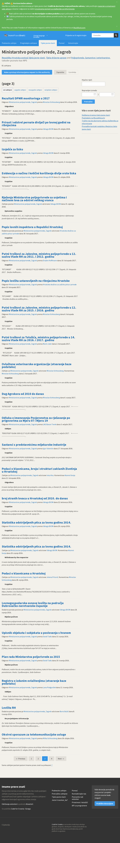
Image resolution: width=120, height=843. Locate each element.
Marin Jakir (47, 344)
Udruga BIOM (48, 129)
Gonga (28, 809)
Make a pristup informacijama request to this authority (27, 72)
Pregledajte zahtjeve (28, 43)
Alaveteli (29, 804)
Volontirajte (73, 43)
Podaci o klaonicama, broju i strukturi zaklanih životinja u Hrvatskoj (39, 470)
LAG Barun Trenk (49, 424)
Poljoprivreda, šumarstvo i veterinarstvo (90, 57)
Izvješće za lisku (12, 149)
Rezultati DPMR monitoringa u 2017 (26, 98)
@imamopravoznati (111, 825)
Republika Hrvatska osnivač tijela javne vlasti (23, 57)
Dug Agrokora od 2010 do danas (23, 394)
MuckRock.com (79, 27)
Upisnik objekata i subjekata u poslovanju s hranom (36, 633)
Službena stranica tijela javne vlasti (96, 115)
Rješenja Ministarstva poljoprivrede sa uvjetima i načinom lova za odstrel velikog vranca (34, 199)
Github (106, 825)
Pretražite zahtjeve (59, 794)
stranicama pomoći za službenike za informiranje (55, 9)
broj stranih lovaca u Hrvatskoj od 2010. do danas (35, 498)
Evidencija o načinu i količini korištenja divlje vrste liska (39, 173)
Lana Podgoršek (49, 687)
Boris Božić (64, 711)
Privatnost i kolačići (80, 802)
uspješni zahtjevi (20, 90)
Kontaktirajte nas (79, 794)
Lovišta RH (9, 708)
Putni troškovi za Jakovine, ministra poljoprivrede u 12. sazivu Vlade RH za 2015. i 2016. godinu (39, 309)
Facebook (116, 825)
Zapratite (60, 72)
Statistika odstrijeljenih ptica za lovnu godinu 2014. (36, 522)
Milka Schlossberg (50, 738)
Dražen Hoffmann (50, 260)
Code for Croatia (17, 809)
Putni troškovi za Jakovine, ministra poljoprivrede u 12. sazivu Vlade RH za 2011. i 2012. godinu (39, 255)
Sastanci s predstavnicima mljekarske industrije (34, 444)
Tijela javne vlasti (48, 43)
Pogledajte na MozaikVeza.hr (93, 118)
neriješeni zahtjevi (51, 90)
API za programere (79, 805)
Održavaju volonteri (9, 804)
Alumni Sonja (70, 475)
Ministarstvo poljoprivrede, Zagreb (23, 102)
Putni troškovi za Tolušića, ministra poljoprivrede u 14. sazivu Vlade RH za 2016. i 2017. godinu (38, 338)
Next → (61, 758)
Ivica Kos (50, 475)
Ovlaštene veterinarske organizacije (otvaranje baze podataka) (36, 365)
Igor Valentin (48, 448)
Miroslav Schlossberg (51, 102)
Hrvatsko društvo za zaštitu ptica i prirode (60, 284)
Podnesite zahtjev (9, 43)
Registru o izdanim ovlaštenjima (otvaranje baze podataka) (34, 682)
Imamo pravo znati (15, 35)
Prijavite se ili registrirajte (75, 35)
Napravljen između (89, 90)
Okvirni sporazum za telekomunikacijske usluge (34, 734)
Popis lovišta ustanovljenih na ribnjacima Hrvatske (36, 281)
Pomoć (61, 43)
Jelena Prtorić (52, 577)
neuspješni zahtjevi (35, 90)
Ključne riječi (87, 80)
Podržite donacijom (104, 803)
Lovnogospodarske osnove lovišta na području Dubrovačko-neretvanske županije (33, 604)
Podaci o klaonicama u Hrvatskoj (23, 573)
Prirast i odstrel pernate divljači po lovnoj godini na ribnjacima (36, 123)
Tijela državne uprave (56, 57)
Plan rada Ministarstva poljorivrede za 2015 (31, 657)
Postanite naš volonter (77, 798)
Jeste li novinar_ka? (60, 800)
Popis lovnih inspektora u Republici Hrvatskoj (32, 227)
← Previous (20, 758)
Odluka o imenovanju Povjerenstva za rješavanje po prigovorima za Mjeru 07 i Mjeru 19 (36, 419)
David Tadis (47, 636)
